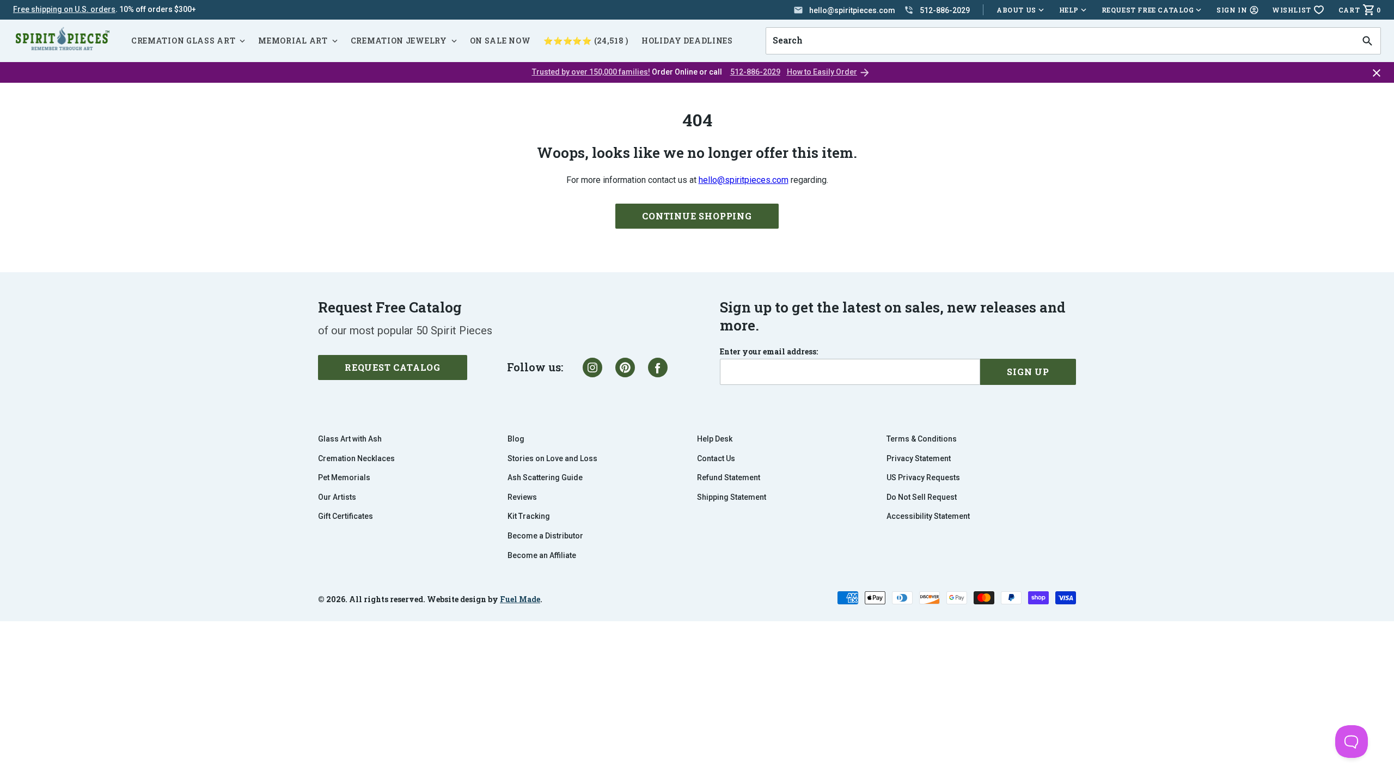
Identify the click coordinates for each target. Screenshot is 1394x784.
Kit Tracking (529, 516)
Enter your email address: (769, 352)
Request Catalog (393, 367)
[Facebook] (657, 367)
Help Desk (714, 438)
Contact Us (716, 458)
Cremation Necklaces (356, 458)
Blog (516, 438)
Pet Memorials (344, 477)
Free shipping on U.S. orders (64, 9)
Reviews (522, 497)
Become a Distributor (545, 535)
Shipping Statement (731, 497)
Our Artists (337, 497)
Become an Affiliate (542, 555)
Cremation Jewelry (399, 40)
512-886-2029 (755, 72)
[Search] (1367, 41)
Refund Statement (728, 477)
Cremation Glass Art (183, 40)
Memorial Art (292, 40)
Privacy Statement (918, 458)
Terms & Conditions (921, 438)
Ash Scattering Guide (545, 477)
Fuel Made (520, 599)
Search (784, 27)
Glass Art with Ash (350, 438)
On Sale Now (500, 40)
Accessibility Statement (928, 516)
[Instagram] (592, 367)
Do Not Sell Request (921, 497)
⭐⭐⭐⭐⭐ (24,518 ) (585, 40)
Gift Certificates (345, 516)
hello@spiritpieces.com (743, 180)
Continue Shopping (697, 216)
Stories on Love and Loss (552, 458)
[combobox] (1060, 41)
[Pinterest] (625, 367)
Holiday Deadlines (687, 40)
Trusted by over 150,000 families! (591, 72)
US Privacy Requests (923, 477)
